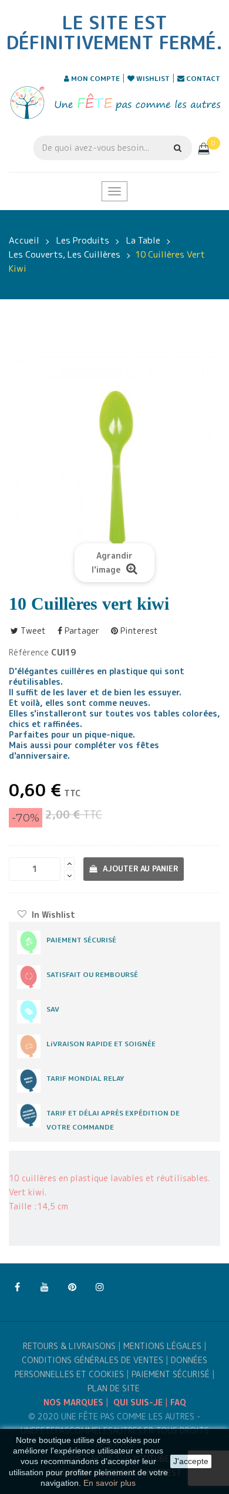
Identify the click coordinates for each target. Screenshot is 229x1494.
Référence (29, 652)
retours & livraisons (69, 1345)
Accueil (24, 240)
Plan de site (113, 1388)
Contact (202, 78)
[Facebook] (17, 1287)
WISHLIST (152, 78)
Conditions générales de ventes (92, 1359)
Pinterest (138, 630)
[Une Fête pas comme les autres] (114, 103)
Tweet (32, 630)
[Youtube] (44, 1287)
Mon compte (94, 78)
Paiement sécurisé (171, 1374)
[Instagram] (100, 1287)
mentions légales (162, 1345)
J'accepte (190, 1461)
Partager (80, 630)
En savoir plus (109, 1483)
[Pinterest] (72, 1287)
